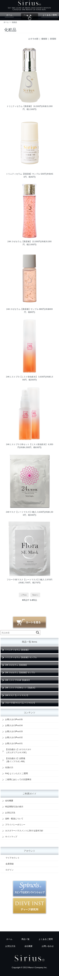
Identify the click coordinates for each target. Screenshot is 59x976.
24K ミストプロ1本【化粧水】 (18, 680)
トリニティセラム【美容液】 (20, 106)
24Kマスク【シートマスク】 (17, 695)
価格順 (44, 39)
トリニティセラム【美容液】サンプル (23, 174)
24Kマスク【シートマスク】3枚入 (21, 512)
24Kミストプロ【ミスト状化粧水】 (22, 377)
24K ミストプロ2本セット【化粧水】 (20, 688)
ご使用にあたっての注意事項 (18, 779)
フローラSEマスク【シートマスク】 (20, 703)
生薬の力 (9, 767)
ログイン (10, 870)
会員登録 (10, 864)
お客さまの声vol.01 (14, 743)
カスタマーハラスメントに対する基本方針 (24, 830)
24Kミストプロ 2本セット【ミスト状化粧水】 (26, 444)
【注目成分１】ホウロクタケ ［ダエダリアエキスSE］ (18, 751)
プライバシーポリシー (15, 824)
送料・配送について (14, 818)
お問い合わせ (48, 946)
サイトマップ (11, 836)
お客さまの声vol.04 (14, 725)
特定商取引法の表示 (14, 806)
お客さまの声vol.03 (14, 731)
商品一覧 (27, 15)
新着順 (53, 39)
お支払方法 (10, 812)
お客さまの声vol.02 (14, 737)
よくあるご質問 (50, 15)
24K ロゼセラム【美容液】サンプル (22, 309)
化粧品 (14, 22)
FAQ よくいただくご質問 (16, 773)
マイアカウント (13, 858)
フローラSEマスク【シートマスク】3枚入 (26, 579)
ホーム (9, 15)
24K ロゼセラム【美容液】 (19, 241)
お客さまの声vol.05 (14, 719)
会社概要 (9, 800)
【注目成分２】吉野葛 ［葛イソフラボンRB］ (15, 760)
